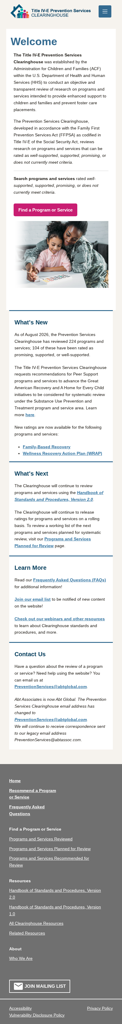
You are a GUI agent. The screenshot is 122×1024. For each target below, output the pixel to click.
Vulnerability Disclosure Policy (37, 1015)
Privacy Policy (100, 1008)
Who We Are (21, 958)
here (29, 414)
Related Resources (27, 933)
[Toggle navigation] (105, 11)
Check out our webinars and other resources (60, 618)
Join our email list (33, 599)
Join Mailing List (45, 986)
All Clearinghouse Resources (36, 923)
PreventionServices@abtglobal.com (51, 686)
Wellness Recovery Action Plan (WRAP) (62, 453)
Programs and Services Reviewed (41, 839)
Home (15, 780)
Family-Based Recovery (46, 446)
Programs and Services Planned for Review (50, 848)
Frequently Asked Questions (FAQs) (69, 580)
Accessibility (20, 1008)
